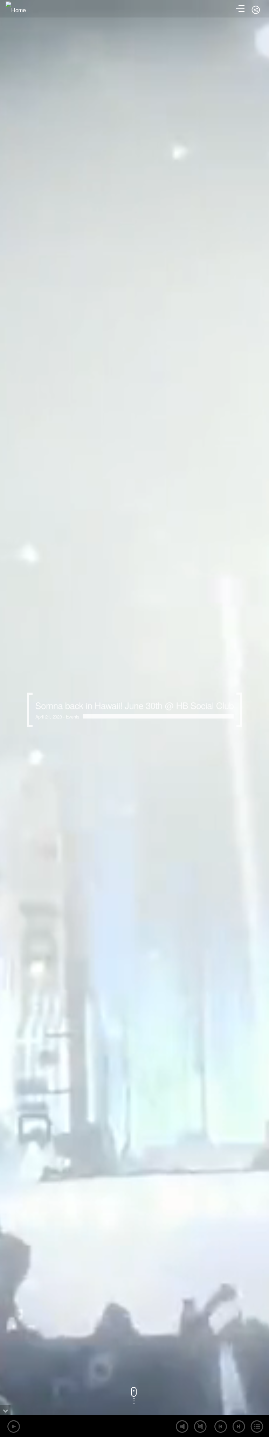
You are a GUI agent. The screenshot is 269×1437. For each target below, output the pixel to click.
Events (73, 716)
